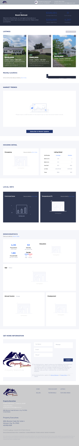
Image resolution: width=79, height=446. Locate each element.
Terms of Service (54, 375)
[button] (47, 76)
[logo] (4, 2)
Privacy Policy (63, 375)
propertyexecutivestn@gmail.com (64, 3)
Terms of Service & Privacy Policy (10, 432)
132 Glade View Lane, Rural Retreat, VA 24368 (39, 61)
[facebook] (5, 442)
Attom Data (23, 77)
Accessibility (52, 432)
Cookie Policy (22, 432)
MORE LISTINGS (71, 31)
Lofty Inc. (11, 430)
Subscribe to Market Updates (39, 131)
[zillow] (9, 442)
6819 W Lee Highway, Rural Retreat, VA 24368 (64, 60)
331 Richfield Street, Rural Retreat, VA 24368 (15, 61)
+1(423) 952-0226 (59, 1)
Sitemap (47, 432)
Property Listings (40, 432)
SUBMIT (68, 360)
